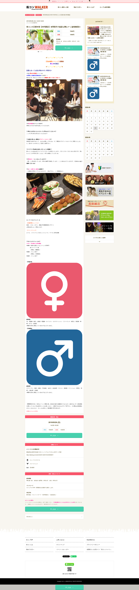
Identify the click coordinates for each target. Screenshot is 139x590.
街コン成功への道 (63, 7)
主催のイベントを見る (32, 411)
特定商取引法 (91, 540)
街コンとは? (90, 7)
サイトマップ (60, 544)
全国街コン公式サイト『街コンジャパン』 (99, 549)
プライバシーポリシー (93, 544)
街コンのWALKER (66, 581)
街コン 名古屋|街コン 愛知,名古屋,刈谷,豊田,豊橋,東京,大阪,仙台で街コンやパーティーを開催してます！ (38, 7)
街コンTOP (29, 540)
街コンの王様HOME (30, 15)
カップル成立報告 (105, 7)
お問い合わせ (60, 540)
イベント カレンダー (62, 549)
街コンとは (29, 544)
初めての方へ (78, 7)
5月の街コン (38, 15)
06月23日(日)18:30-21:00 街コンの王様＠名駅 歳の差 (105, 78)
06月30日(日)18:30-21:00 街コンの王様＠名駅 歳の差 (105, 49)
